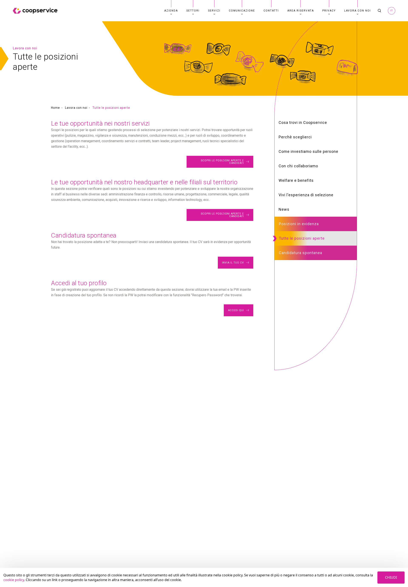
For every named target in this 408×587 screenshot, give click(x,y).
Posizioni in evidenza (299, 224)
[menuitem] (171, 10)
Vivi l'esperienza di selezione (306, 195)
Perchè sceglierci (295, 137)
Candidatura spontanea (300, 253)
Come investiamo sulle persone (308, 151)
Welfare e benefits (296, 180)
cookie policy (13, 579)
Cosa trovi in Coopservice (303, 122)
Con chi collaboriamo (298, 166)
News (284, 209)
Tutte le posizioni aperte (302, 238)
